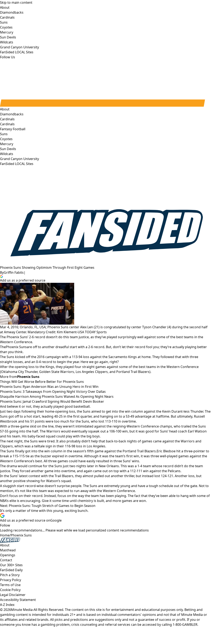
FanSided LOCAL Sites (16, 163)
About (4, 109)
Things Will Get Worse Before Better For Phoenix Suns (42, 381)
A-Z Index (7, 604)
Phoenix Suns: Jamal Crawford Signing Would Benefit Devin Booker (52, 401)
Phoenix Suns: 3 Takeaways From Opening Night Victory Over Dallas (53, 391)
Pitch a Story (10, 575)
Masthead (8, 550)
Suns (4, 134)
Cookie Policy (10, 590)
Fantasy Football (12, 129)
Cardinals (7, 124)
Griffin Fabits (14, 272)
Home (4, 535)
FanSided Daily (11, 570)
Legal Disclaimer (13, 594)
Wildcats (6, 154)
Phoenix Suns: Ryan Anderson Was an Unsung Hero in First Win (49, 386)
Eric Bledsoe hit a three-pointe (180, 451)
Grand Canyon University (19, 158)
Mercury (6, 144)
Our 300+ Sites (11, 565)
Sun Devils (8, 149)
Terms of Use (10, 585)
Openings (7, 555)
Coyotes (6, 139)
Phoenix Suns (16, 347)
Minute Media (22, 609)
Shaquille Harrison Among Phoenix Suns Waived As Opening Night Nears (57, 396)
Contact (6, 560)
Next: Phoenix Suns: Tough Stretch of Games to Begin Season (47, 505)
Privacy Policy (10, 580)
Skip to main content (16, 2)
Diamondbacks (11, 114)
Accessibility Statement (18, 599)
